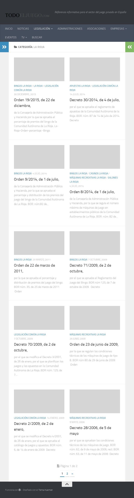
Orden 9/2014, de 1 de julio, (36, 179)
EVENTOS (11, 37)
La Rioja (38, 85)
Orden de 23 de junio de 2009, (94, 344)
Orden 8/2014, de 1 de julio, (92, 192)
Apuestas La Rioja (80, 85)
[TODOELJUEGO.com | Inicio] (28, 12)
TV (22, 37)
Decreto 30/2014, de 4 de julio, (95, 100)
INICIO (9, 28)
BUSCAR (37, 37)
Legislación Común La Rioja (30, 334)
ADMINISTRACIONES (70, 28)
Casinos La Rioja (98, 173)
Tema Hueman (46, 490)
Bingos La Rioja (23, 85)
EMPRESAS (117, 28)
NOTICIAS (23, 28)
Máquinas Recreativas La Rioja (88, 177)
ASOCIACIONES (96, 28)
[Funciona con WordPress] (19, 490)
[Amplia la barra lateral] (4, 47)
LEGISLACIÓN (42, 28)
